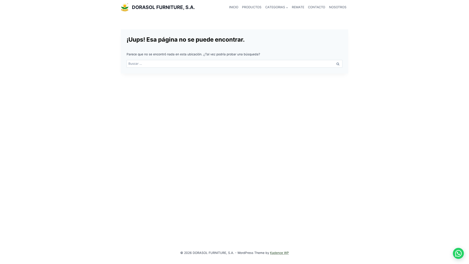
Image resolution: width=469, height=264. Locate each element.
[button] (458, 253)
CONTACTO (316, 7)
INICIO (233, 7)
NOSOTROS (337, 7)
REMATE (298, 7)
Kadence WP (279, 253)
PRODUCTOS (251, 7)
